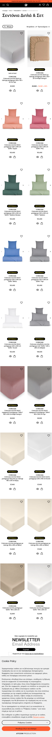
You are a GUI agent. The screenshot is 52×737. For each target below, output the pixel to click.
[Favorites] (44, 4)
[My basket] (48, 4)
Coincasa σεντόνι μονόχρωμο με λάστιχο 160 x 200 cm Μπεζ (12, 544)
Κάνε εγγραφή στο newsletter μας (26, 636)
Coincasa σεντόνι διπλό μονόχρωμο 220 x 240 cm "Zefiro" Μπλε (12, 279)
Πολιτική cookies (39, 717)
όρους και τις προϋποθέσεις (34, 654)
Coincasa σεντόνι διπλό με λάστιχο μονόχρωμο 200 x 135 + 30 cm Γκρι (12, 80)
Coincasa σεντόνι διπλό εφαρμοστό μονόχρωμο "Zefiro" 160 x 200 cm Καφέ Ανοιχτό (12, 412)
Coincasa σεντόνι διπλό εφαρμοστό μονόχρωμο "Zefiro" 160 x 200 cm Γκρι (39, 412)
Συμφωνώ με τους (28, 654)
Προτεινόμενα (42, 27)
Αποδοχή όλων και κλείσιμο (26, 729)
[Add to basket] (14, 90)
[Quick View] (10, 90)
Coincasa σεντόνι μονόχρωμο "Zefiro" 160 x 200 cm (12, 609)
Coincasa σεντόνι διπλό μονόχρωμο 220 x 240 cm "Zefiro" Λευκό (12, 346)
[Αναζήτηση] (7, 5)
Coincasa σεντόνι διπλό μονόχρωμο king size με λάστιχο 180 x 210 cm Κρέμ (12, 478)
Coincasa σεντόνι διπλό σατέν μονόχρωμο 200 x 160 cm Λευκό (39, 478)
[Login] (40, 4)
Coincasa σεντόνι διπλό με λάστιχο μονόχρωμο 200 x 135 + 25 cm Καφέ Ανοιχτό (39, 76)
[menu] (3, 5)
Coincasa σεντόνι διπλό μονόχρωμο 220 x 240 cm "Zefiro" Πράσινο (39, 213)
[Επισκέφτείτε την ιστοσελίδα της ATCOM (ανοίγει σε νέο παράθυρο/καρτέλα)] (26, 733)
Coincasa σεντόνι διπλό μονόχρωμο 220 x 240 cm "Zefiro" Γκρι (39, 279)
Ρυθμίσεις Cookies (25, 723)
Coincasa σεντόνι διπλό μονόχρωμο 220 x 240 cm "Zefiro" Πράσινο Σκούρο (12, 213)
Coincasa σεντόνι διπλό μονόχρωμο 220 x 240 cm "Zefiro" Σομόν (12, 146)
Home (10, 10)
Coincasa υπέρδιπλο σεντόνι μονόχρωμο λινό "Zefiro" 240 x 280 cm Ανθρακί (40, 346)
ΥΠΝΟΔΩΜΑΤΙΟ (17, 10)
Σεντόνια (24, 10)
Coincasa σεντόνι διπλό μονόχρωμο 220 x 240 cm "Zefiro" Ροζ (39, 146)
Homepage (4, 10)
